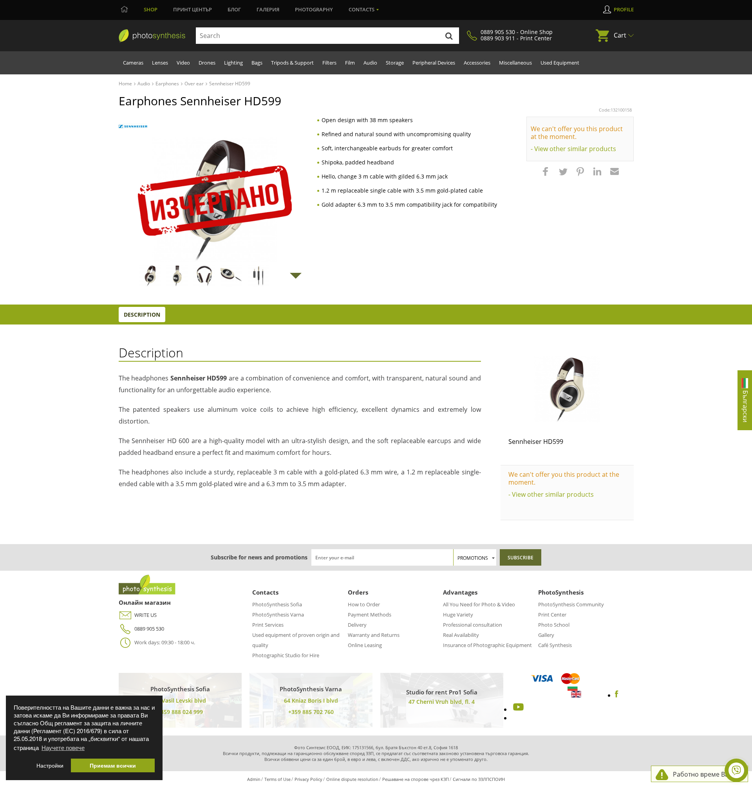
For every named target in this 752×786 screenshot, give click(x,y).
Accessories (477, 62)
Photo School (553, 624)
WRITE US (145, 614)
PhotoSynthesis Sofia (277, 604)
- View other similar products (573, 148)
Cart (620, 35)
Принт (192, 9)
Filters (329, 62)
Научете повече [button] (63, 747)
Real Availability (461, 634)
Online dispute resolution (352, 779)
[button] (546, 175)
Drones (207, 62)
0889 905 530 (149, 628)
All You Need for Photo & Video (479, 604)
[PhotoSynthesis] (152, 36)
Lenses (160, 62)
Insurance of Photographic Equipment (487, 645)
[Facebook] (616, 695)
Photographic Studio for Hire (285, 655)
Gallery (546, 634)
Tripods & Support (292, 62)
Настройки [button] (49, 765)
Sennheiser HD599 (535, 441)
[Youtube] (517, 709)
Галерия (268, 9)
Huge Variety (458, 614)
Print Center (552, 614)
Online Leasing (365, 645)
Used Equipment (559, 62)
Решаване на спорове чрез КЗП (415, 779)
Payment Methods (369, 614)
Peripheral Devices (433, 62)
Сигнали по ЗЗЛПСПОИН (479, 779)
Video (183, 62)
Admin (253, 779)
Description (142, 314)
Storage (395, 62)
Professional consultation (472, 624)
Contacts (361, 9)
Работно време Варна (706, 774)
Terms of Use (277, 779)
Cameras (133, 62)
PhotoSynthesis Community (571, 604)
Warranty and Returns (374, 634)
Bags (256, 62)
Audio (370, 62)
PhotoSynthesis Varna (278, 614)
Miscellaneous (515, 62)
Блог (234, 9)
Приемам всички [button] (113, 765)
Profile (624, 9)
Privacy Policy (308, 779)
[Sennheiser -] (133, 127)
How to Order (364, 604)
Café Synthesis (555, 645)
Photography (314, 9)
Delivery (357, 624)
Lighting (233, 62)
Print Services (268, 624)
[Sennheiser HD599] (567, 389)
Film (350, 62)
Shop (150, 9)
